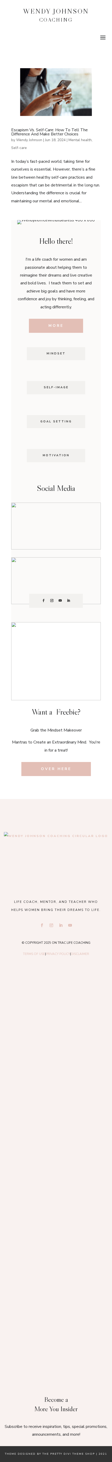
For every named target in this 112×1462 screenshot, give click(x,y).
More (56, 325)
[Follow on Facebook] (43, 600)
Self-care (19, 147)
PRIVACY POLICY (58, 954)
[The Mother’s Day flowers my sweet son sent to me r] (56, 1067)
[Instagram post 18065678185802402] (56, 1262)
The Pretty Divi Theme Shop (68, 1454)
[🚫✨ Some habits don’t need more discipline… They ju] (56, 1327)
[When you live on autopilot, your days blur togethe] (56, 1132)
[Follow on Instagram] (52, 600)
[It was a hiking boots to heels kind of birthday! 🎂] (56, 1003)
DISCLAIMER (80, 954)
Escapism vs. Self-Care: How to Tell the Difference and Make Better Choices (49, 132)
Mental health (80, 140)
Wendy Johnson (29, 140)
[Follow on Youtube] (60, 600)
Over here (56, 768)
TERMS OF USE (34, 954)
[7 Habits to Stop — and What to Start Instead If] (56, 1197)
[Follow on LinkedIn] (68, 600)
